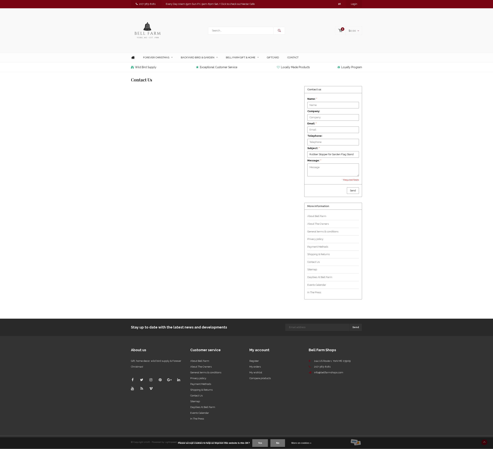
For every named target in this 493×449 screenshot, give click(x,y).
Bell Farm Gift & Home (240, 57)
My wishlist (255, 372)
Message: (314, 160)
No (277, 443)
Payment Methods (317, 246)
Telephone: (314, 135)
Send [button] (353, 190)
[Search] (279, 30)
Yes (260, 443)
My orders (255, 366)
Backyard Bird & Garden (197, 57)
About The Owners (318, 223)
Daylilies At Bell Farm (319, 277)
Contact (292, 57)
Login (354, 4)
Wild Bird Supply (145, 67)
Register (254, 360)
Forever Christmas (156, 57)
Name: (312, 98)
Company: (313, 111)
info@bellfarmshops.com (328, 372)
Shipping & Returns (318, 254)
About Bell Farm (316, 216)
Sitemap (312, 269)
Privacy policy (315, 239)
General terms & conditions (322, 231)
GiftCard (273, 57)
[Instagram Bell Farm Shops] (151, 379)
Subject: (313, 148)
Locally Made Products (295, 67)
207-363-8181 (147, 4)
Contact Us (313, 262)
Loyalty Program (351, 67)
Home (133, 57)
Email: (312, 123)
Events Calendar (316, 284)
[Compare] (339, 4)
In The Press (314, 292)
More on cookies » (301, 443)
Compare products (260, 378)
